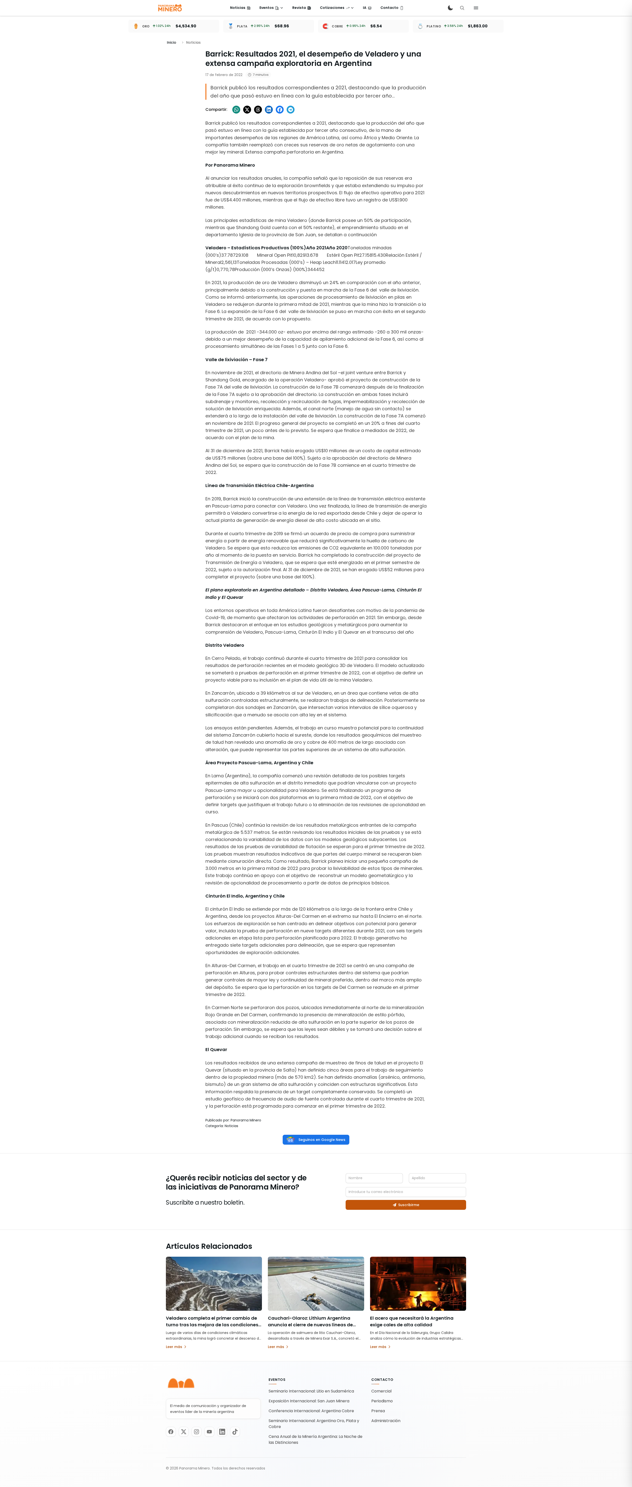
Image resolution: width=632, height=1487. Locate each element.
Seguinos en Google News (321, 1139)
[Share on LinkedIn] (269, 110)
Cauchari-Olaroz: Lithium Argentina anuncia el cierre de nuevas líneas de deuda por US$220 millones (310, 1324)
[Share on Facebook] (280, 110)
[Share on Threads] (258, 110)
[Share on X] (247, 110)
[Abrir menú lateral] (476, 8)
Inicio (171, 42)
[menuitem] (240, 8)
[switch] (450, 8)
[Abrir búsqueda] (462, 8)
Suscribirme (408, 1204)
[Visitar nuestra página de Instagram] (196, 1432)
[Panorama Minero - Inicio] (169, 8)
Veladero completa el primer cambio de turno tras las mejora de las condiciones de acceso (212, 1324)
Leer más (174, 1346)
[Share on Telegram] (291, 110)
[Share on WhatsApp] (236, 110)
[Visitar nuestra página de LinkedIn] (222, 1432)
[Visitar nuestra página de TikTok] (235, 1432)
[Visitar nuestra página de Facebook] (171, 1432)
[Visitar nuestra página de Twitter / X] (184, 1432)
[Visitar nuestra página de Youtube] (209, 1432)
